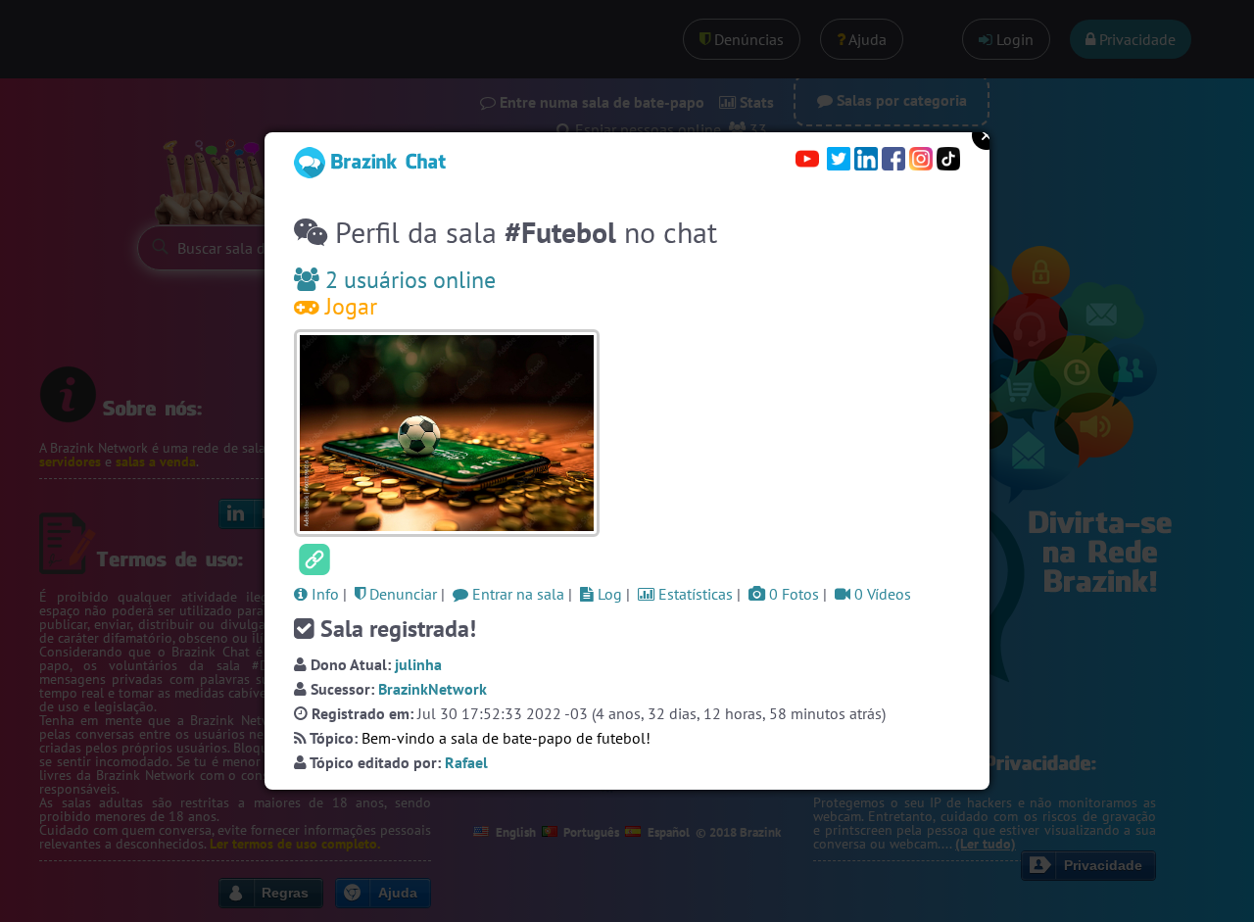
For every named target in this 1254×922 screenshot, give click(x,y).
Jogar (348, 306)
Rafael (466, 762)
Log (608, 594)
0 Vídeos (880, 594)
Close (986, 135)
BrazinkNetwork (432, 689)
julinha (418, 664)
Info (323, 594)
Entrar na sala (516, 594)
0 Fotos (792, 594)
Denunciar (401, 594)
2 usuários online (407, 280)
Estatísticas (693, 594)
